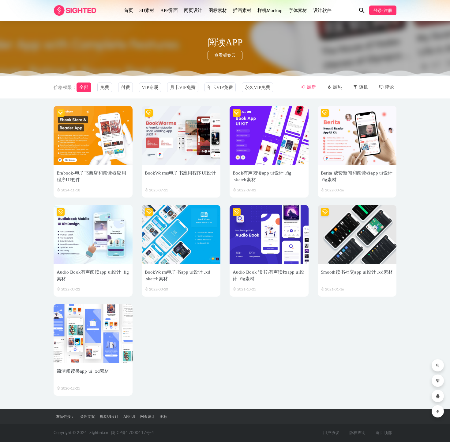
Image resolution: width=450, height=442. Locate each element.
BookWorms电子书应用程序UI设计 (180, 173)
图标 (163, 416)
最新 (311, 87)
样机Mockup (270, 10)
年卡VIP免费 (220, 87)
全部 (83, 87)
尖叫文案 (87, 416)
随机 (363, 87)
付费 (125, 87)
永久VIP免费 (257, 87)
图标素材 (217, 10)
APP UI (129, 416)
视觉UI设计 (109, 416)
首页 (128, 10)
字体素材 (298, 10)
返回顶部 (384, 433)
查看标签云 (225, 55)
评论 (389, 87)
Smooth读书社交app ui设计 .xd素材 (357, 272)
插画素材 (242, 10)
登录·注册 (382, 10)
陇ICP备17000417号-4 (132, 433)
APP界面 (169, 10)
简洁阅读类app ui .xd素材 (83, 371)
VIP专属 (150, 87)
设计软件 (322, 10)
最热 (337, 87)
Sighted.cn (98, 433)
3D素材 (146, 10)
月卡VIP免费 (183, 87)
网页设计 (193, 10)
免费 (104, 87)
